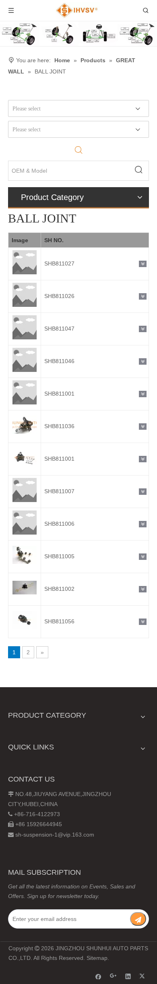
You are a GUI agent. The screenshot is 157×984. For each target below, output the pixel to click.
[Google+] (113, 976)
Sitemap (97, 958)
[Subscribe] (138, 919)
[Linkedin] (128, 976)
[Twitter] (143, 976)
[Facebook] (98, 976)
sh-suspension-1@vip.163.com (54, 834)
